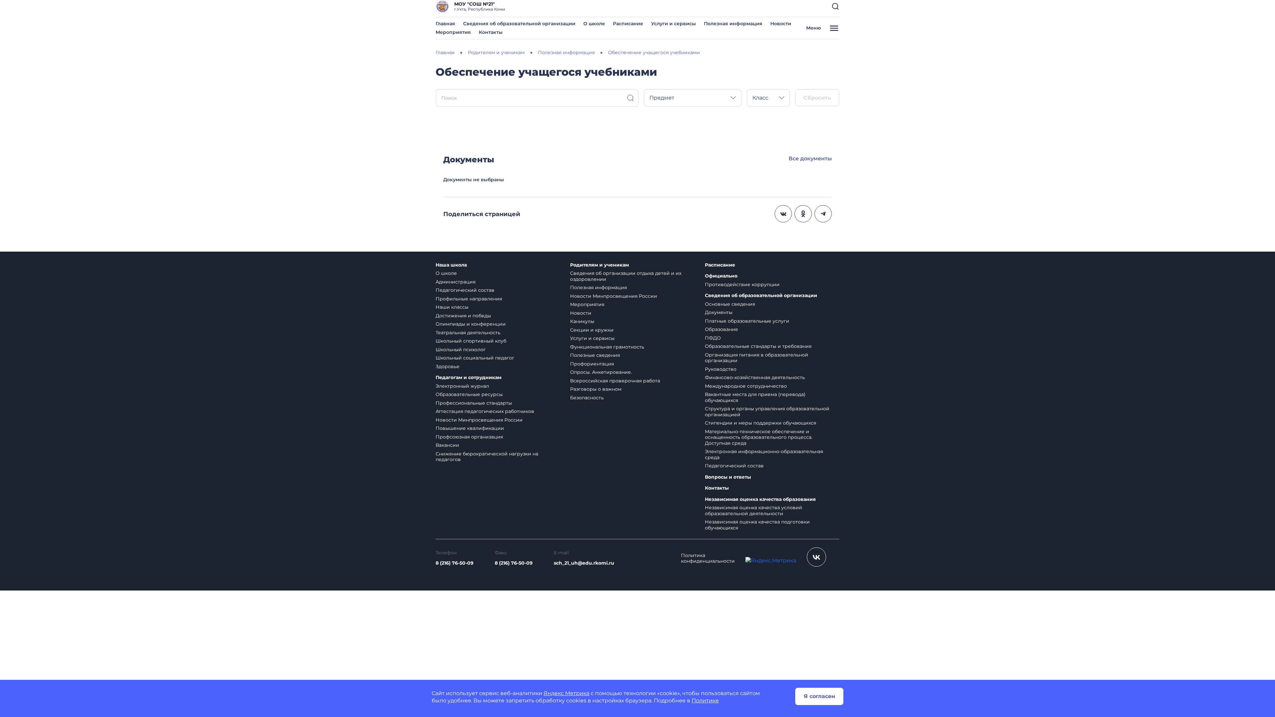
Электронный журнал (462, 386)
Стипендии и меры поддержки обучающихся (760, 423)
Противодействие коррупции (742, 284)
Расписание (628, 24)
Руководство (720, 369)
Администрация (455, 282)
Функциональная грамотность (607, 347)
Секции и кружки (592, 330)
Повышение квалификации (470, 428)
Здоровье (448, 366)
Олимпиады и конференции (471, 324)
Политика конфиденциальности (708, 558)
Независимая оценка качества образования (760, 499)
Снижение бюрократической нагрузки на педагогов (487, 457)
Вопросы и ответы (728, 477)
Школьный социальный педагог (475, 358)
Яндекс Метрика (566, 693)
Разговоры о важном (596, 389)
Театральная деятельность (468, 333)
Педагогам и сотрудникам (468, 377)
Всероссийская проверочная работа (615, 381)
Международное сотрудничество (746, 386)
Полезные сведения (595, 355)
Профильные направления (469, 299)
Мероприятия (453, 32)
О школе (594, 24)
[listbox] (692, 98)
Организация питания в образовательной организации (756, 358)
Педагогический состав (465, 290)
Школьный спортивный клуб (471, 341)
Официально (721, 276)
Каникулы (582, 321)
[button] (835, 6)
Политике (705, 700)
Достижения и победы (463, 316)
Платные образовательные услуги (747, 321)
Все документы (810, 158)
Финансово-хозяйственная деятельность (755, 377)
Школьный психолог (461, 350)
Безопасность (587, 398)
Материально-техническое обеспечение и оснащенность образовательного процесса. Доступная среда (758, 437)
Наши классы (452, 307)
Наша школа (451, 265)
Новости (780, 24)
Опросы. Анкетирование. (601, 372)
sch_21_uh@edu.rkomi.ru (584, 563)
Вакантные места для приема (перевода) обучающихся (755, 397)
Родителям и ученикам (599, 265)
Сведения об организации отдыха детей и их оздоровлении (625, 276)
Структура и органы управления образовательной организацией (767, 412)
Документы (718, 312)
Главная (445, 24)
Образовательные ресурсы (469, 394)
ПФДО (713, 338)
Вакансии (447, 445)
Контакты (491, 32)
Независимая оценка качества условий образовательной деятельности (753, 511)
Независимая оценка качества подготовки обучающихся (757, 525)
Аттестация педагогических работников (485, 411)
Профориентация (592, 364)
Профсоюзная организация (469, 437)
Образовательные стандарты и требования (758, 346)
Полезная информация (733, 24)
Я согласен (819, 696)
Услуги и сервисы (673, 24)
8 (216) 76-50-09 (454, 563)
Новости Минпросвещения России (479, 420)
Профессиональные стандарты (474, 403)
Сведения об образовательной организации (519, 24)
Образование (721, 329)
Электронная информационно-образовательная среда (764, 454)
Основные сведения (730, 304)
